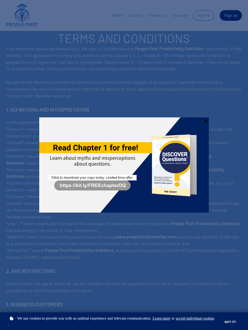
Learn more (161, 318)
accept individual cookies (195, 318)
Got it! (230, 322)
